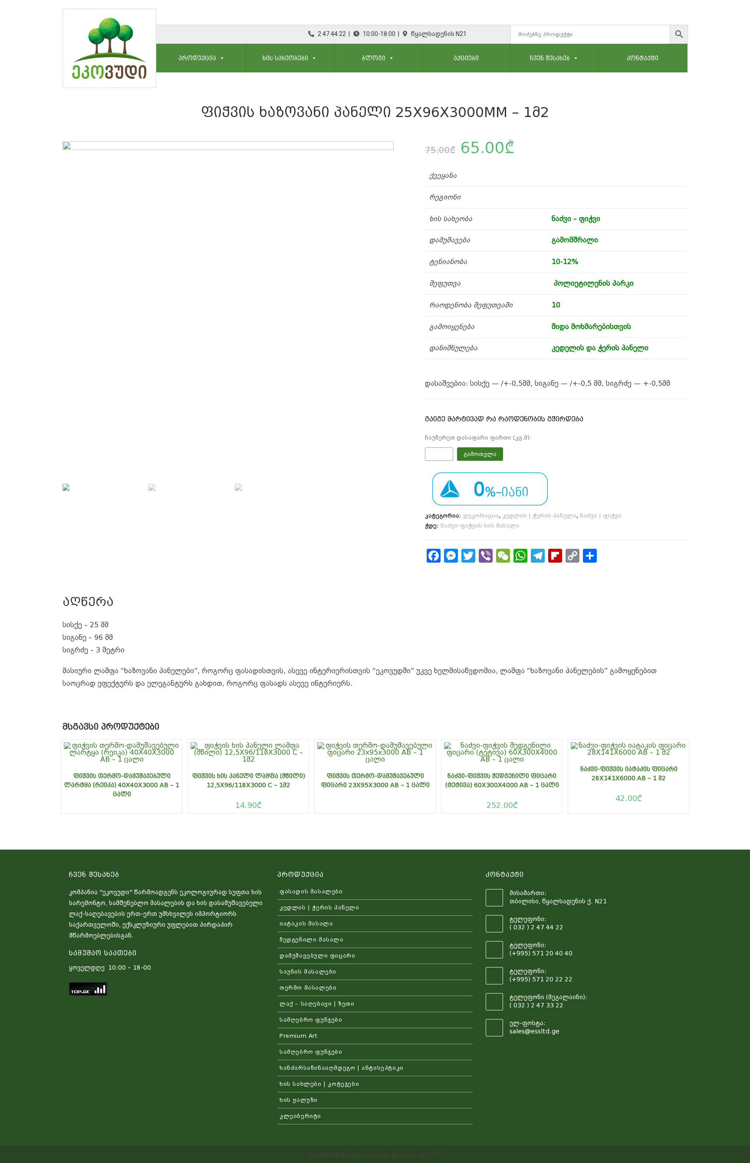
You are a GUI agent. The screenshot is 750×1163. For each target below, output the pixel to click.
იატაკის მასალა (306, 923)
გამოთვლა (480, 454)
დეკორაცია (481, 515)
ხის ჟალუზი (299, 1100)
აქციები (466, 58)
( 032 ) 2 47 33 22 (536, 1005)
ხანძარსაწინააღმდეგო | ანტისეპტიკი (342, 1068)
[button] (220, 58)
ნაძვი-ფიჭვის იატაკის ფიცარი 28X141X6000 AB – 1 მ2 (629, 774)
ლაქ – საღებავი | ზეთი (317, 1003)
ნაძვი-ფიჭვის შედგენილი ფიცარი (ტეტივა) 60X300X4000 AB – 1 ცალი (502, 780)
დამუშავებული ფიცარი (317, 955)
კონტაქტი (642, 58)
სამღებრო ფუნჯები (311, 1019)
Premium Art (299, 1036)
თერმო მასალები (308, 987)
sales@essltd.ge (534, 1031)
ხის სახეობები (285, 58)
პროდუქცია (197, 58)
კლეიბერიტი (300, 1116)
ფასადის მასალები (311, 891)
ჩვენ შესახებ (550, 58)
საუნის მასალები (308, 971)
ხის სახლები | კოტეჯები (319, 1084)
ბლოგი (373, 58)
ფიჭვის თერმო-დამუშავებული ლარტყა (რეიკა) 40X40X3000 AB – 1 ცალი (121, 785)
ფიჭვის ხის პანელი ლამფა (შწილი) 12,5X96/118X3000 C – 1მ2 (248, 780)
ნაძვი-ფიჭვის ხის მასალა (480, 525)
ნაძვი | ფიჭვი (601, 515)
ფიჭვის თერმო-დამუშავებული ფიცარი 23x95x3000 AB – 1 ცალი (375, 780)
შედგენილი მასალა (312, 939)
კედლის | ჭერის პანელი (539, 515)
